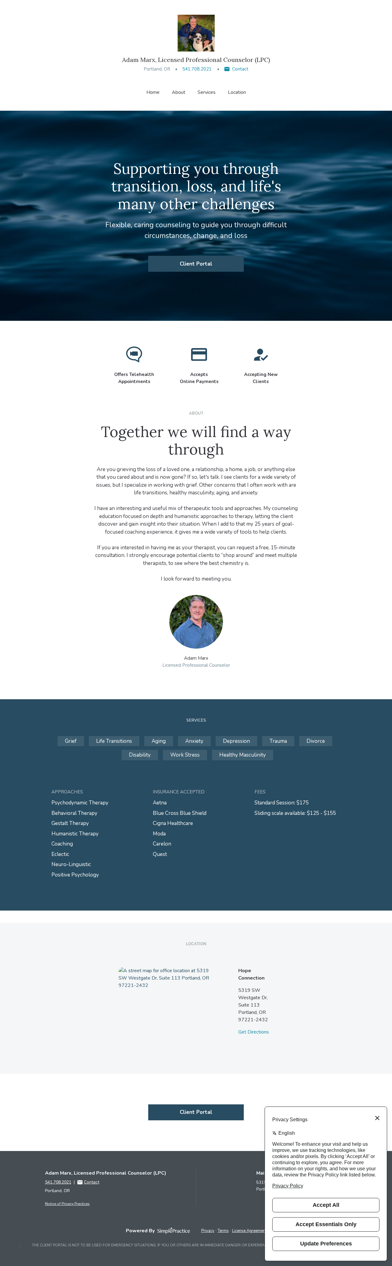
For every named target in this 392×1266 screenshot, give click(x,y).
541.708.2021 (197, 69)
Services (207, 92)
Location (237, 92)
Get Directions (253, 1032)
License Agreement (249, 1230)
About (178, 92)
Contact (240, 69)
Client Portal (196, 263)
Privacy (207, 1230)
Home (153, 92)
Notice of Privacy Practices (67, 1203)
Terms (223, 1230)
